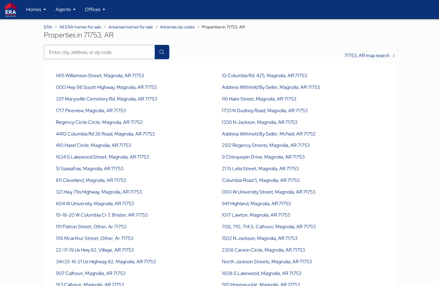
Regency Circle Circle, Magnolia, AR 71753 (99, 122)
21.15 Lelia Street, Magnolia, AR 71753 (260, 168)
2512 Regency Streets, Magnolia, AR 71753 (266, 145)
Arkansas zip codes (177, 27)
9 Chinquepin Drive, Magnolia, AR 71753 (263, 157)
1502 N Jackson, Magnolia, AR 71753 (259, 238)
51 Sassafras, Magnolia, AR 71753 (89, 168)
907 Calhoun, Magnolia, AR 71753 (90, 273)
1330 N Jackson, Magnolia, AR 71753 (259, 122)
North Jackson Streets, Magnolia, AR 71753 (267, 261)
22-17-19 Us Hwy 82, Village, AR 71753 (95, 250)
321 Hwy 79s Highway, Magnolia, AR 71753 (99, 192)
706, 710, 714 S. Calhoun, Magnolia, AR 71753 (269, 226)
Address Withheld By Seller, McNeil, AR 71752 (269, 134)
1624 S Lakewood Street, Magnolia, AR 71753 (102, 157)
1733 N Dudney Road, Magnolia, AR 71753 (265, 110)
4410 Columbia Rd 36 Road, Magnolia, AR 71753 (105, 134)
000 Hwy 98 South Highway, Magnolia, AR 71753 (106, 87)
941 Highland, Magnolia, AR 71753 (256, 203)
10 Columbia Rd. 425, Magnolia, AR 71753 (264, 75)
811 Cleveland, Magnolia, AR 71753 (91, 180)
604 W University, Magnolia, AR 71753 (95, 203)
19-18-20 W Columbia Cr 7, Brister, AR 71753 (102, 215)
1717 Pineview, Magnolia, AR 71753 (91, 110)
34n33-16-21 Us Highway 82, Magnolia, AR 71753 (106, 261)
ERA (48, 27)
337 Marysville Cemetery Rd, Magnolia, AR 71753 (106, 99)
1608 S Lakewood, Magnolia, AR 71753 (261, 273)
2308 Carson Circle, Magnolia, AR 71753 (263, 250)
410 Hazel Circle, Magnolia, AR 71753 (93, 145)
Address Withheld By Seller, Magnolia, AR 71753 (271, 87)
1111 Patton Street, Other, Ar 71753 (91, 226)
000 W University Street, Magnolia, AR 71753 (268, 192)
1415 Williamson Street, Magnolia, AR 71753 (100, 75)
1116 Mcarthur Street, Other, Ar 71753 (94, 238)
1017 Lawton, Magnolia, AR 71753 (256, 215)
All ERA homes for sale (80, 27)
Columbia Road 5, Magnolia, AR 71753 (261, 180)
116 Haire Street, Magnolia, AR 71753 (259, 99)
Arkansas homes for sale (130, 27)
